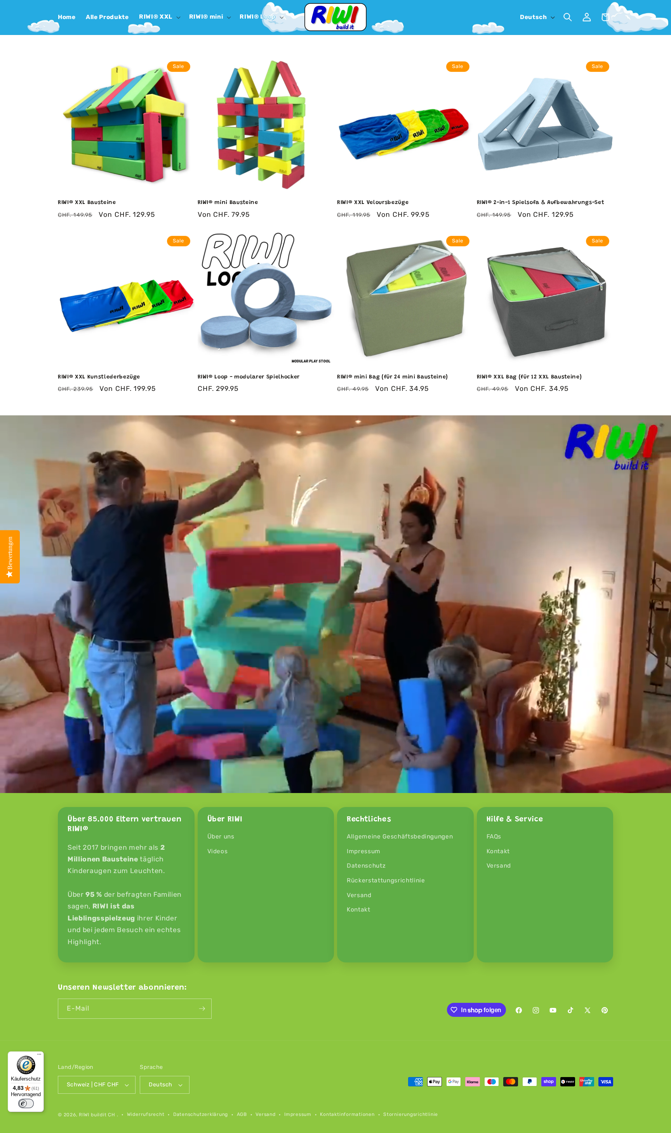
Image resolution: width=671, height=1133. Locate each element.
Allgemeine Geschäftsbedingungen (400, 836)
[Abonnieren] (202, 1009)
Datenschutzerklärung (200, 1114)
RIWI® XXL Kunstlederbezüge (99, 377)
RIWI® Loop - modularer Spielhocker (249, 377)
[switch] (26, 1103)
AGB (242, 1114)
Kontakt (358, 909)
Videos (217, 851)
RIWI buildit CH (97, 1114)
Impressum (364, 851)
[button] (159, 17)
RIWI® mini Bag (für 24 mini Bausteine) (392, 377)
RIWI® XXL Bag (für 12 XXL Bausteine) (529, 377)
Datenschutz (366, 865)
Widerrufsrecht (146, 1114)
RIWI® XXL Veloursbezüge (373, 203)
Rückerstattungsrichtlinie (386, 880)
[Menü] (39, 1056)
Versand (359, 895)
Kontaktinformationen (347, 1114)
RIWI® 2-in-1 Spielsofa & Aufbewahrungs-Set (541, 203)
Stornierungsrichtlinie (410, 1114)
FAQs (494, 836)
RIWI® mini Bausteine (228, 203)
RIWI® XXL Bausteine (87, 203)
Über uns (221, 836)
